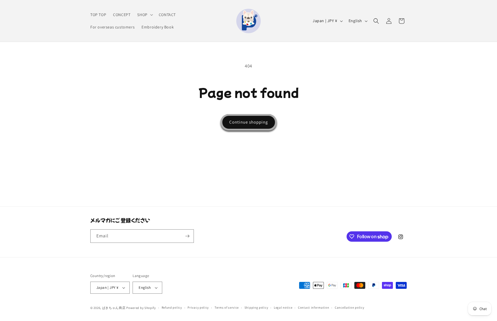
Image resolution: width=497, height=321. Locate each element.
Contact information (313, 307)
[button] (144, 15)
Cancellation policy (349, 307)
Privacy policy (198, 307)
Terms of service (227, 307)
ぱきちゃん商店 (114, 308)
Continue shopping (248, 122)
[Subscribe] (187, 236)
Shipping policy (256, 307)
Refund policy (172, 307)
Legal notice (283, 307)
